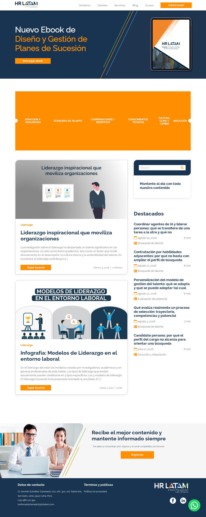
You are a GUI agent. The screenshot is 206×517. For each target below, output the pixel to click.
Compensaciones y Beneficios (103, 121)
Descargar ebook (33, 61)
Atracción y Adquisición (33, 121)
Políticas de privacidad (95, 491)
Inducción (180, 120)
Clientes (102, 5)
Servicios (119, 5)
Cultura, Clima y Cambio (164, 121)
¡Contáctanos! (176, 5)
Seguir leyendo (36, 267)
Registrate (137, 454)
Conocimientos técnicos (138, 121)
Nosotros (84, 5)
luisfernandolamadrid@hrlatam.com (36, 504)
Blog (135, 5)
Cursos (149, 5)
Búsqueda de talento (68, 120)
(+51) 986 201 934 (26, 500)
